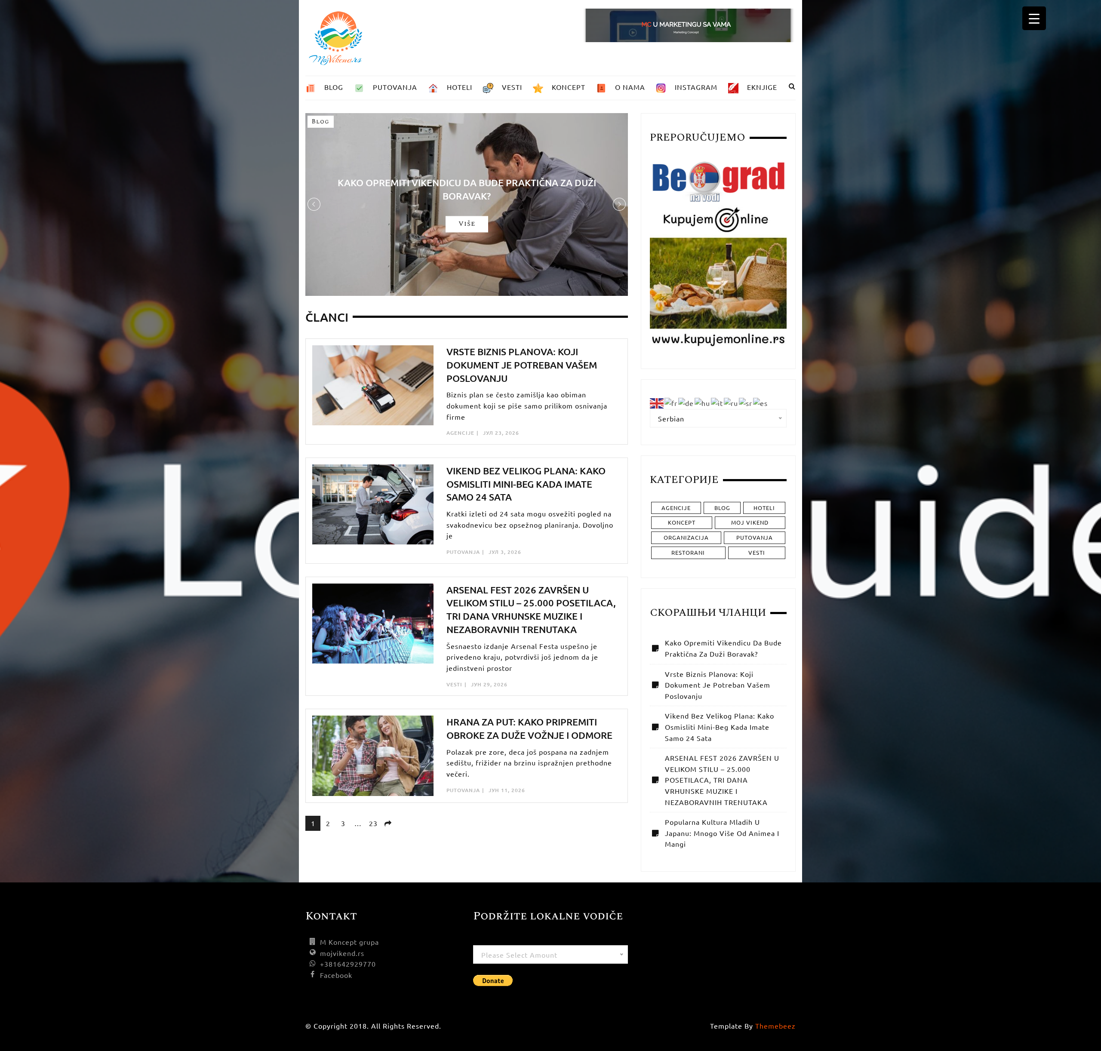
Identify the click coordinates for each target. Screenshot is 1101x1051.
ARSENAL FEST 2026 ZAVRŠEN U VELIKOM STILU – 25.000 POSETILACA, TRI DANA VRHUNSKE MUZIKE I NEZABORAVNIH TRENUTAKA (722, 779)
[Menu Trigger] (1034, 18)
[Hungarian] (703, 402)
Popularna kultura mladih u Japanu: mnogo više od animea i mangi (722, 832)
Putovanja (463, 552)
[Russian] (731, 402)
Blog (320, 121)
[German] (686, 402)
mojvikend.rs (342, 953)
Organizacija (686, 537)
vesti (454, 684)
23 (373, 823)
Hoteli (764, 507)
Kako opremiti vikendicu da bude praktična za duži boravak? (723, 648)
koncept (681, 522)
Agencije (460, 432)
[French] (671, 402)
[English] (657, 402)
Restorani (688, 552)
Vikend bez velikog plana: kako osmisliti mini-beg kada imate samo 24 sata (526, 484)
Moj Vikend (750, 522)
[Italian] (717, 402)
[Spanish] (761, 402)
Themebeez (775, 1025)
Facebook (336, 975)
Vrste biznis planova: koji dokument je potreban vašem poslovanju (521, 365)
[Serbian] (746, 402)
